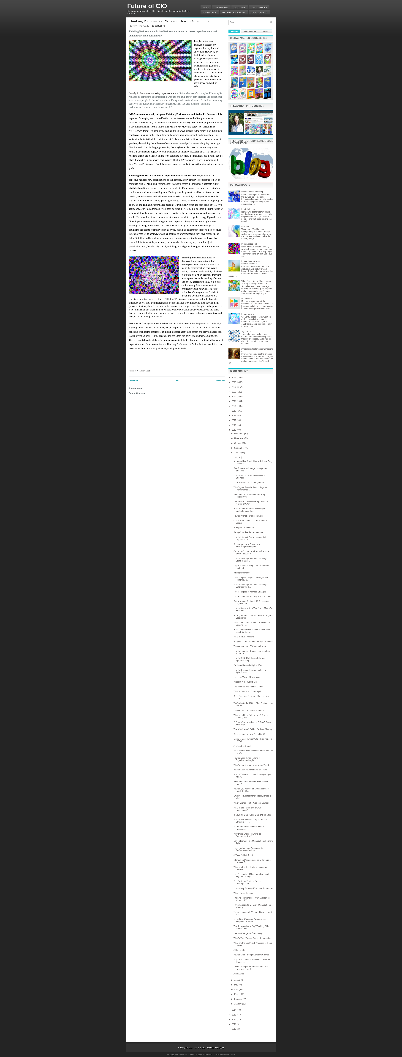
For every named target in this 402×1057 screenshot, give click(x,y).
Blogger (220, 1048)
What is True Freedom (244, 637)
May (236, 985)
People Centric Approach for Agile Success (253, 641)
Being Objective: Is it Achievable (248, 532)
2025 (234, 382)
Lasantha (210, 1054)
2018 (234, 415)
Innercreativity (247, 314)
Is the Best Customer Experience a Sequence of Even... (250, 920)
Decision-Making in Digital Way (248, 665)
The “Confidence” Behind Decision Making (253, 729)
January (238, 1004)
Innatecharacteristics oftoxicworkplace (250, 262)
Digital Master (259, 8)
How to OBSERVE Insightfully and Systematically (249, 659)
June (236, 980)
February (238, 999)
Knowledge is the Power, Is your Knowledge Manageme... (248, 545)
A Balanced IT (240, 974)
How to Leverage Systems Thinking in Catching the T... (251, 585)
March (237, 994)
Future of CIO (147, 6)
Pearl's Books (250, 31)
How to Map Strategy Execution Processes (253, 888)
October (238, 443)
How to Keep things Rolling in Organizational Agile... (247, 759)
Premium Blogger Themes (226, 1054)
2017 (234, 420)
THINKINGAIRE (221, 8)
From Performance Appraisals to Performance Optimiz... (248, 849)
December (239, 433)
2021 (234, 401)
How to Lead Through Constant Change (251, 955)
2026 (234, 377)
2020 (234, 406)
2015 (234, 430)
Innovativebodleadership (252, 192)
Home (206, 8)
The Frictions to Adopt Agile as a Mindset (252, 596)
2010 (234, 1029)
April (236, 989)
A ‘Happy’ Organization (244, 527)
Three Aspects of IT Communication (250, 646)
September (239, 448)
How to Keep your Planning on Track (250, 770)
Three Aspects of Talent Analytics (249, 710)
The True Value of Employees (247, 677)
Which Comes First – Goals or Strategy (251, 803)
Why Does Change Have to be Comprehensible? (247, 835)
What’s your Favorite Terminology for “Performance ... (250, 488)
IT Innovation (209, 13)
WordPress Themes (186, 1054)
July (236, 457)
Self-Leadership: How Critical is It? (249, 734)
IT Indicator (246, 298)
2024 (234, 387)
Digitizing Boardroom (233, 13)
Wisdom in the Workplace (245, 682)
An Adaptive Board (242, 746)
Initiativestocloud (249, 244)
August (237, 452)
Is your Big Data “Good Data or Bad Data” (252, 815)
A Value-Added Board (243, 855)
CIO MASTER (240, 8)
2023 (234, 392)
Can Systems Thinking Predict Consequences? (247, 882)
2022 (234, 396)
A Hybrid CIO (239, 950)
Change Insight (259, 13)
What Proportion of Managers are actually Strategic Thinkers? (256, 282)
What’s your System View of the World (251, 765)
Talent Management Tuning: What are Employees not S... (251, 968)
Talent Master (146, 371)
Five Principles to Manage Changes (250, 592)
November (239, 438)
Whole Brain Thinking (243, 893)
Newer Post (133, 381)
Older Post (220, 381)
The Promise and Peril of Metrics (248, 687)
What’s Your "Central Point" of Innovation (252, 938)
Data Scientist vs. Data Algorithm (249, 482)
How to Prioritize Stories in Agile (248, 516)
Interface (245, 226)
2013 (234, 1015)
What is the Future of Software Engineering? (247, 809)
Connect (265, 31)
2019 (234, 411)
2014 (234, 1010)
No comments (158, 26)
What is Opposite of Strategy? (247, 691)
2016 (234, 425)
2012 (234, 1019)
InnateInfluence (248, 209)
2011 (234, 1024)
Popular (234, 31)
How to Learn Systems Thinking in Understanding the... (249, 509)
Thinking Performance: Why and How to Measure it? (169, 21)
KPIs (138, 371)
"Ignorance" (246, 331)
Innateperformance (242, 573)
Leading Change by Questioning (248, 933)
